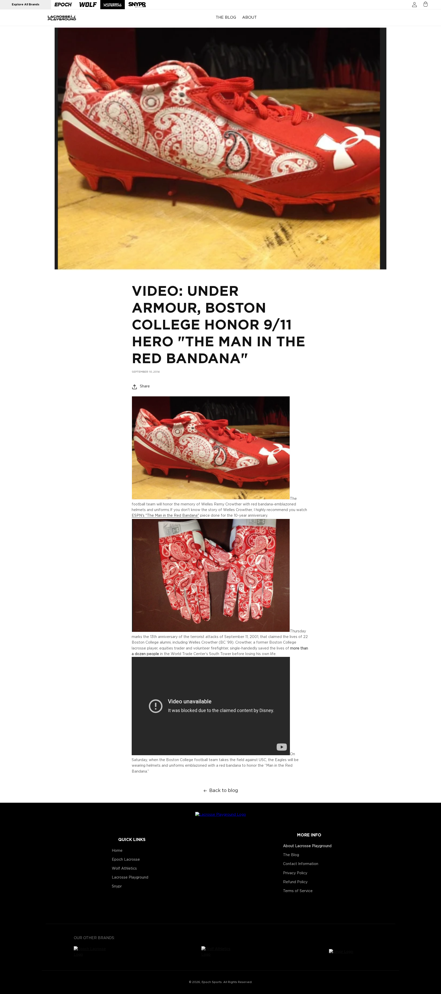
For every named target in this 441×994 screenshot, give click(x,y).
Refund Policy (295, 882)
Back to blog (223, 790)
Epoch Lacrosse (126, 859)
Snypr (117, 886)
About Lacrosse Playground (307, 846)
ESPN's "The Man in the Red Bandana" (165, 516)
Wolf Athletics (124, 868)
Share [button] (145, 386)
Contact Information (300, 864)
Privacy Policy (295, 873)
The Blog (291, 855)
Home (117, 851)
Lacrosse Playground (130, 877)
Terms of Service (298, 891)
